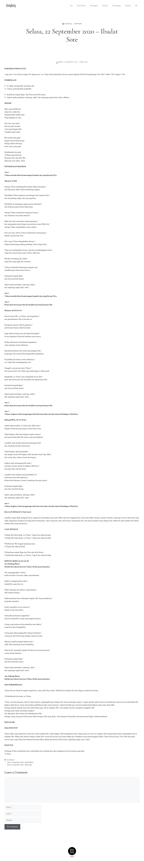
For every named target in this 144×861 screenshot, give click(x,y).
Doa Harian (81, 5)
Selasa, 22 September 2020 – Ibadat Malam (20, 762)
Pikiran (105, 5)
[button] (136, 5)
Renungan (94, 5)
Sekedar (128, 5)
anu (71, 5)
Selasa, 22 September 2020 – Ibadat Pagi (19, 765)
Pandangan (116, 5)
